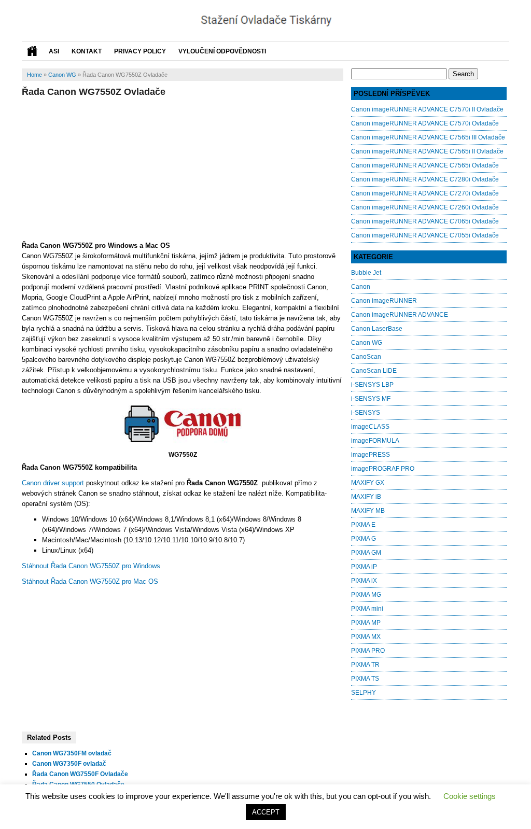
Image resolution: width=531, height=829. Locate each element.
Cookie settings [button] (469, 796)
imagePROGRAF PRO (382, 468)
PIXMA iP (364, 566)
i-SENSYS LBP (372, 384)
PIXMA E (363, 524)
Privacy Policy (140, 51)
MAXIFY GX (367, 482)
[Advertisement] (182, 167)
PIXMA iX (364, 580)
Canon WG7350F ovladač (69, 763)
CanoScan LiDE (374, 370)
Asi (54, 51)
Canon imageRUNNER (384, 300)
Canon (360, 286)
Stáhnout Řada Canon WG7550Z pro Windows (91, 566)
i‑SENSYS (365, 412)
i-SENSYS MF (370, 398)
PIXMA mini (367, 608)
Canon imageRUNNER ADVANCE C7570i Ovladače (425, 123)
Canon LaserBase (376, 328)
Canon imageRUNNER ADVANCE (399, 314)
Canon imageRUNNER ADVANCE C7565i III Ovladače (428, 137)
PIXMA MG (366, 594)
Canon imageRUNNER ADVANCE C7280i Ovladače (425, 179)
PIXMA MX (366, 636)
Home (34, 75)
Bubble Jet (366, 272)
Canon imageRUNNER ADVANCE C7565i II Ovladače (427, 151)
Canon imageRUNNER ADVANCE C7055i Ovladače (425, 235)
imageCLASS (370, 426)
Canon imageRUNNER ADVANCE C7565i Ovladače (425, 165)
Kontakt (87, 51)
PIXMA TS (365, 678)
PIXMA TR (365, 664)
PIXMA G (363, 538)
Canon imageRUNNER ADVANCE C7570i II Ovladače (427, 109)
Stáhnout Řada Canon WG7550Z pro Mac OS (90, 581)
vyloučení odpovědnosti (222, 51)
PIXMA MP (366, 622)
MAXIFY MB (368, 510)
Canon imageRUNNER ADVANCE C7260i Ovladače (425, 207)
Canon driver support (53, 483)
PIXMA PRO (368, 650)
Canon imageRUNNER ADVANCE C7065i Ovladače (425, 221)
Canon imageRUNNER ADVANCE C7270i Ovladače (425, 193)
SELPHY (363, 692)
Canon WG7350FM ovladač (71, 753)
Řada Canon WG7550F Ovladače (80, 774)
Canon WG (62, 75)
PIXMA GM (366, 552)
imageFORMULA (375, 440)
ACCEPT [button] (266, 812)
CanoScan (366, 356)
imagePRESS (370, 454)
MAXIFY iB (366, 496)
